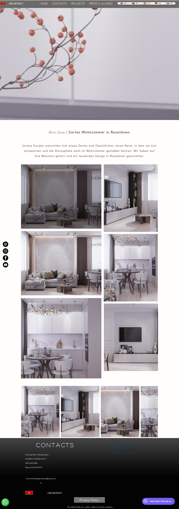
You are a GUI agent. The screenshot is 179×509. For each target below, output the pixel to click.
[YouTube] (5, 264)
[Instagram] (5, 251)
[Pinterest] (5, 244)
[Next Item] (153, 411)
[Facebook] (5, 258)
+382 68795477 (54, 493)
